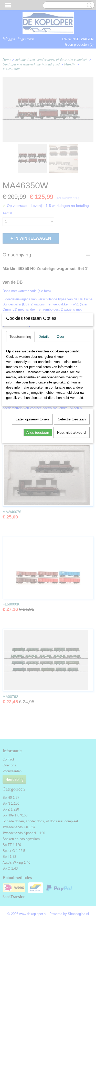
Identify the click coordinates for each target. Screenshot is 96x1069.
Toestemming (20, 336)
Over (61, 336)
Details (43, 336)
